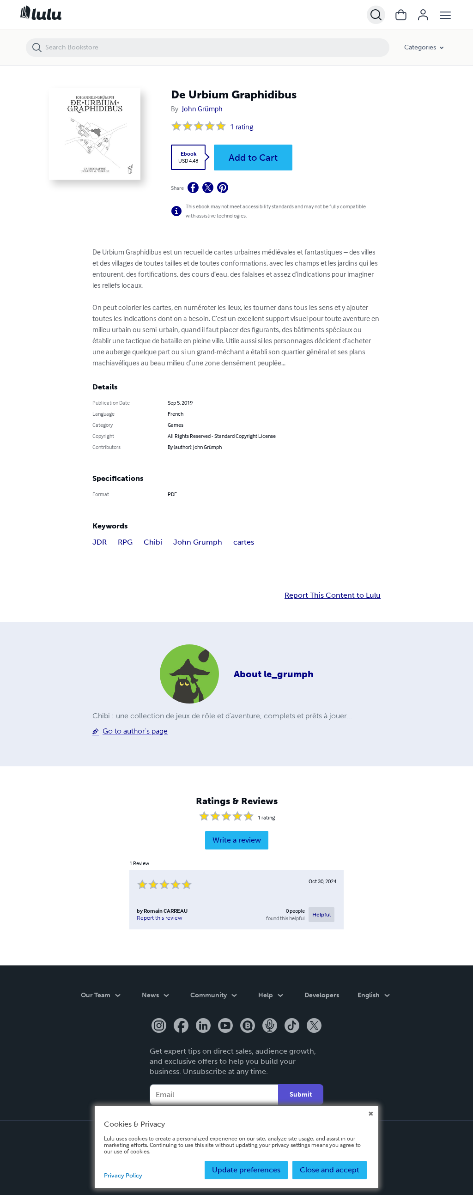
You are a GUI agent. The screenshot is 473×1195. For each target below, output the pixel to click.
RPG (125, 542)
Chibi (153, 542)
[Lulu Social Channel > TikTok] (292, 1026)
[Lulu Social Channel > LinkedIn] (203, 1026)
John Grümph (202, 108)
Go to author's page (135, 731)
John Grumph (197, 542)
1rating (241, 126)
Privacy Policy (123, 1175)
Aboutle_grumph (274, 673)
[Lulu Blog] (247, 1026)
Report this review (159, 918)
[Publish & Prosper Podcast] (269, 1026)
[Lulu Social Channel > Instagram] (159, 1026)
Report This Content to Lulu (333, 595)
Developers (321, 995)
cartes (243, 542)
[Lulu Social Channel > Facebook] (181, 1026)
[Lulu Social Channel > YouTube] (225, 1026)
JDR (99, 542)
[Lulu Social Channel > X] (314, 1026)
